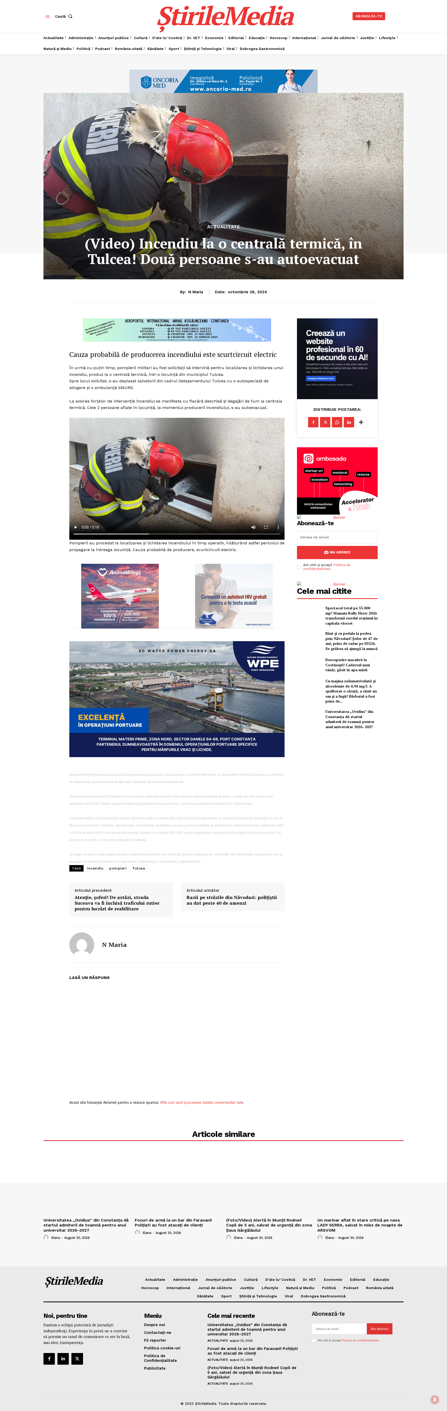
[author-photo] (46, 1237)
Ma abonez (340, 552)
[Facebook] (313, 422)
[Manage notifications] (435, 1399)
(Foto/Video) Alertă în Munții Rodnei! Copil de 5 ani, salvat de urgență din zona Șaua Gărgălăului (269, 1225)
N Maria (195, 292)
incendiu (95, 868)
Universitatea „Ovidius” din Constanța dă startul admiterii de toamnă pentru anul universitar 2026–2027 (349, 719)
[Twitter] (325, 422)
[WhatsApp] (337, 422)
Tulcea (138, 868)
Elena (55, 1238)
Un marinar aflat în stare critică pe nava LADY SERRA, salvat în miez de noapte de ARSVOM (360, 1225)
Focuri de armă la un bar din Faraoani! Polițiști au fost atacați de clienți (173, 1222)
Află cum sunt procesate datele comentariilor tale (201, 1102)
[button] (64, 16)
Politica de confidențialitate (327, 567)
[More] (361, 422)
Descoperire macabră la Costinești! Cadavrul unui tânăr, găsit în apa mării (347, 664)
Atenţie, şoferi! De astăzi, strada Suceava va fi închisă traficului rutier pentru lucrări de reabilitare (116, 903)
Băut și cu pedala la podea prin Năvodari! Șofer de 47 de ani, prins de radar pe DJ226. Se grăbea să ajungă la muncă (351, 641)
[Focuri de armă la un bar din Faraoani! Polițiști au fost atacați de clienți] (178, 1183)
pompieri (117, 868)
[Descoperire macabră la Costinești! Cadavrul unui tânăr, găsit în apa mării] (309, 664)
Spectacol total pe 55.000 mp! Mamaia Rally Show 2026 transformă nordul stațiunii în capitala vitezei (351, 615)
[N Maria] (81, 944)
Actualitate (223, 227)
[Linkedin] (349, 422)
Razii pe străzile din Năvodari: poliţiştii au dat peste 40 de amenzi (232, 900)
